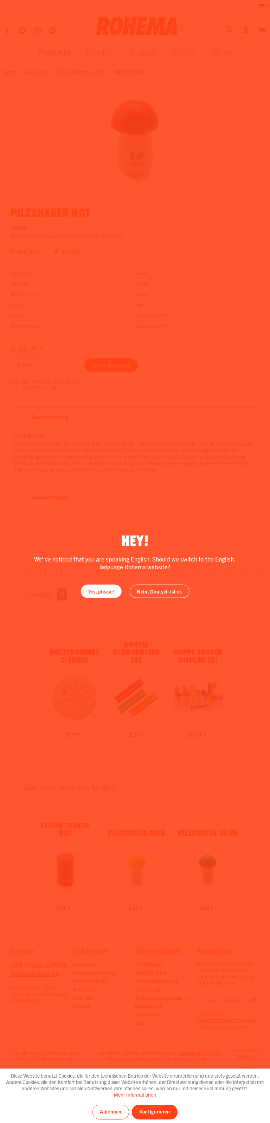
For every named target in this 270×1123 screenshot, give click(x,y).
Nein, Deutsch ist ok (159, 591)
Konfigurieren (154, 1111)
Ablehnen (110, 1111)
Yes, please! (101, 591)
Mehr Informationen (135, 1094)
